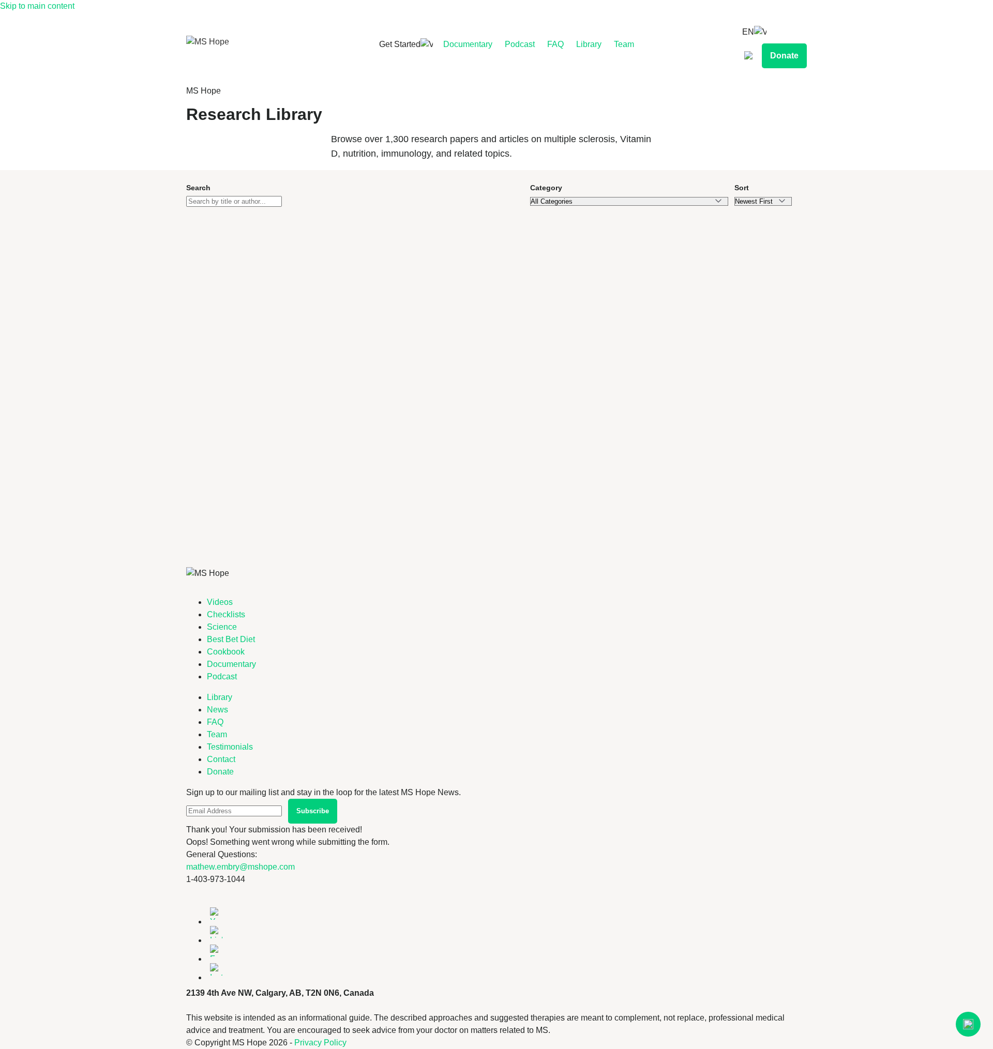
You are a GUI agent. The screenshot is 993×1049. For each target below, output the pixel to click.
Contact (221, 759)
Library (588, 44)
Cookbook (226, 651)
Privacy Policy (320, 1042)
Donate (784, 55)
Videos (220, 602)
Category (546, 188)
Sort (741, 188)
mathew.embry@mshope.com (240, 866)
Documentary (467, 44)
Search (198, 188)
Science (222, 626)
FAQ (555, 44)
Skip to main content (37, 6)
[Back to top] (968, 1024)
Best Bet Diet (231, 639)
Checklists (226, 614)
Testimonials (230, 746)
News (217, 709)
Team (624, 44)
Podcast (520, 44)
